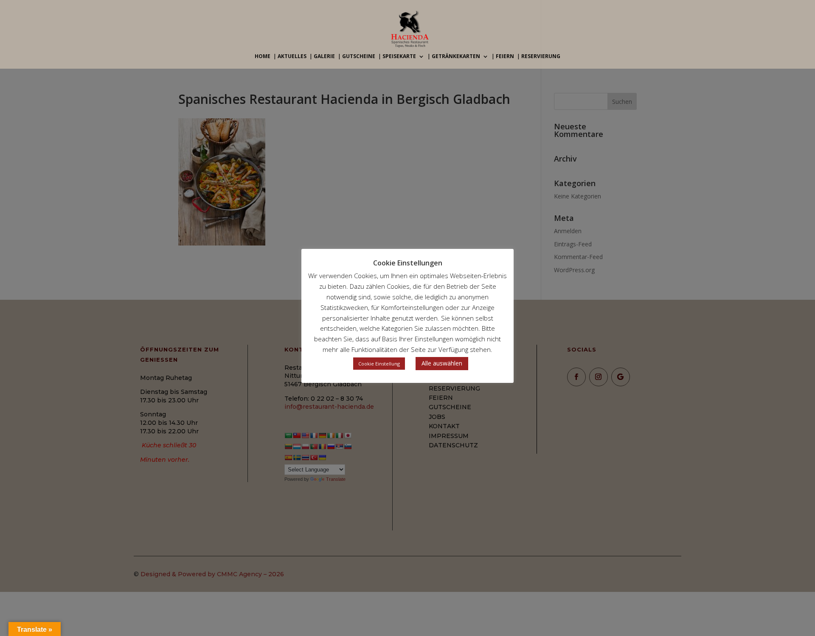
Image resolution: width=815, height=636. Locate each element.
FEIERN (505, 56)
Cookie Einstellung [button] (379, 363)
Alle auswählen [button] (442, 363)
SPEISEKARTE (399, 56)
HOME (262, 56)
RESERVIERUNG (540, 56)
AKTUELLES (292, 56)
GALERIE (324, 56)
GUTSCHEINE (358, 56)
